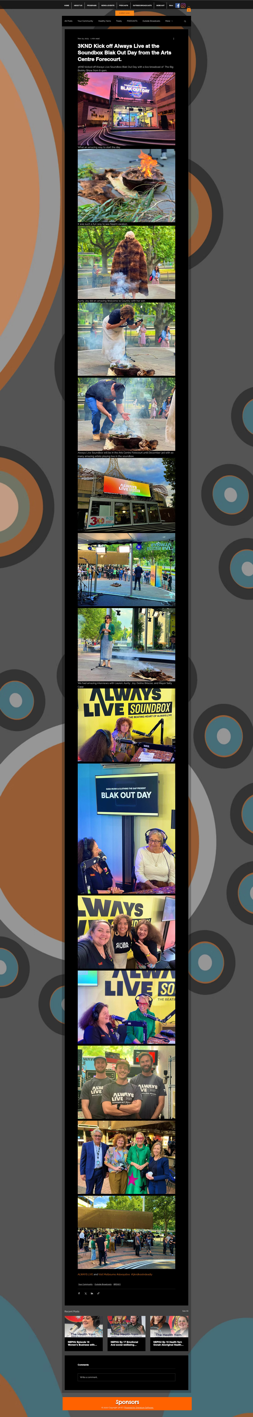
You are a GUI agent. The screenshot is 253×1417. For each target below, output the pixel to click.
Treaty (119, 21)
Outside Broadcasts (151, 21)
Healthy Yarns (104, 21)
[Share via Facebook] (79, 1293)
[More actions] (173, 38)
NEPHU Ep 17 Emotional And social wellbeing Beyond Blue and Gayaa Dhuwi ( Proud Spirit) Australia (124, 1343)
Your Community (85, 21)
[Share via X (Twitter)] (85, 1293)
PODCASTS (132, 21)
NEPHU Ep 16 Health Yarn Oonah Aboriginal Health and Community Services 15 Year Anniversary (169, 1343)
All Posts (68, 21)
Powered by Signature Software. (139, 1407)
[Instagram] (183, 5)
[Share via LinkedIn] (92, 1293)
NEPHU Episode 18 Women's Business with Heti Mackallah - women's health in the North (82, 1343)
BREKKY (117, 1284)
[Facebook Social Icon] (177, 5)
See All (185, 1311)
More (167, 21)
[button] (189, 9)
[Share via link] (98, 1293)
